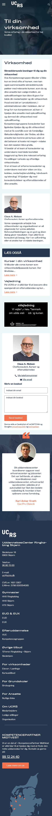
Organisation (8, 719)
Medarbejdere (9, 710)
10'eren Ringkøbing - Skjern (16, 651)
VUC (4, 634)
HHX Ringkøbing (10, 596)
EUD (4, 617)
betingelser (34, 426)
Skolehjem (7, 656)
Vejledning (12, 281)
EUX (4, 622)
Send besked (15, 417)
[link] (26, 4)
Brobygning (8, 685)
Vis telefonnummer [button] (27, 375)
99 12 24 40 (10, 757)
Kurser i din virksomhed (23, 261)
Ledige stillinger (10, 715)
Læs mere (9, 275)
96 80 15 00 (8, 565)
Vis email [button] (27, 379)
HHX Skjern (8, 600)
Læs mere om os (15, 765)
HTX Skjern (8, 605)
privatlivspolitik (19, 426)
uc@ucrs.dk (8, 575)
